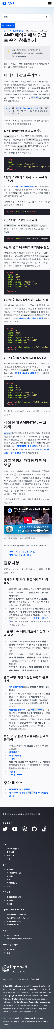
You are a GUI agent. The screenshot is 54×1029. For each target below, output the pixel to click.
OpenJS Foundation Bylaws (18, 918)
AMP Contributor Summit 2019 (19, 939)
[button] (49, 3)
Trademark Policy (14, 921)
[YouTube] (14, 828)
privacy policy (42, 1021)
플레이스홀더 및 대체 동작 (31, 318)
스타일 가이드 (12, 949)
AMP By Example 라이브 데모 (28, 108)
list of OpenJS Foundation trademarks (33, 1002)
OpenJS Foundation (13, 986)
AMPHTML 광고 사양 (26, 446)
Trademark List (13, 924)
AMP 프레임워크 (13, 848)
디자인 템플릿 (12, 883)
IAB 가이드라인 (16, 687)
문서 (5, 31)
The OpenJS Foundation (16, 914)
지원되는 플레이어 (17, 709)
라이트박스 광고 (16, 755)
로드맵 (9, 904)
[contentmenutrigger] (26, 17)
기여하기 (10, 900)
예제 (8, 879)
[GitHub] (34, 828)
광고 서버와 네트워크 (25, 186)
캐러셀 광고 (14, 752)
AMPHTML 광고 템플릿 (19, 789)
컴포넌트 (10, 876)
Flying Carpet (15, 774)
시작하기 (10, 869)
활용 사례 (10, 852)
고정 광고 (13, 771)
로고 (8, 953)
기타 (13, 758)
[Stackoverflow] (44, 828)
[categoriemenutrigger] (8, 25)
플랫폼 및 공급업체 (14, 897)
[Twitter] (5, 828)
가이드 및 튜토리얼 (17, 31)
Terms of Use (7, 979)
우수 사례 (10, 855)
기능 (8, 859)
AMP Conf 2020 (13, 935)
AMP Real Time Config (20, 554)
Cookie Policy (36, 979)
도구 (8, 886)
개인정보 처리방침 (21, 979)
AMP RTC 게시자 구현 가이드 (22, 551)
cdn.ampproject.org (32, 1018)
